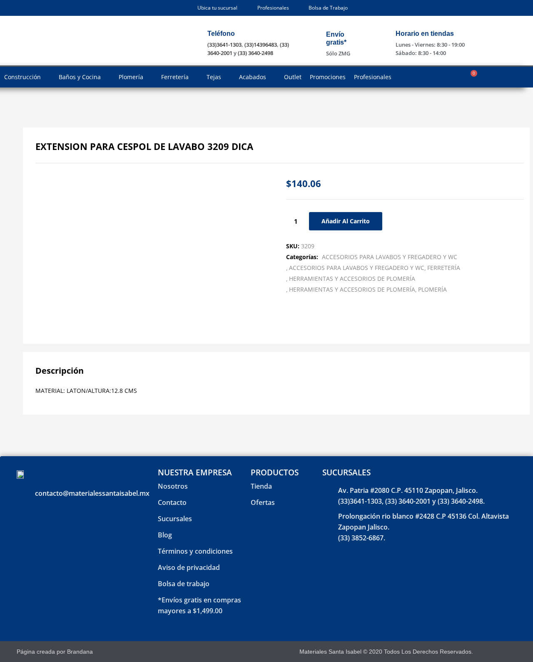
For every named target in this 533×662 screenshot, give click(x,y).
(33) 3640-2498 (255, 53)
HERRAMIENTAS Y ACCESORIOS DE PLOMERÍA (352, 278)
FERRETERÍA (443, 268)
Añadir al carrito (345, 221)
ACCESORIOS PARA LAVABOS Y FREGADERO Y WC (389, 257)
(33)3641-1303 (224, 44)
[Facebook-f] (491, 652)
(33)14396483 (260, 44)
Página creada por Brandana (55, 651)
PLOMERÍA (432, 289)
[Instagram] (505, 652)
